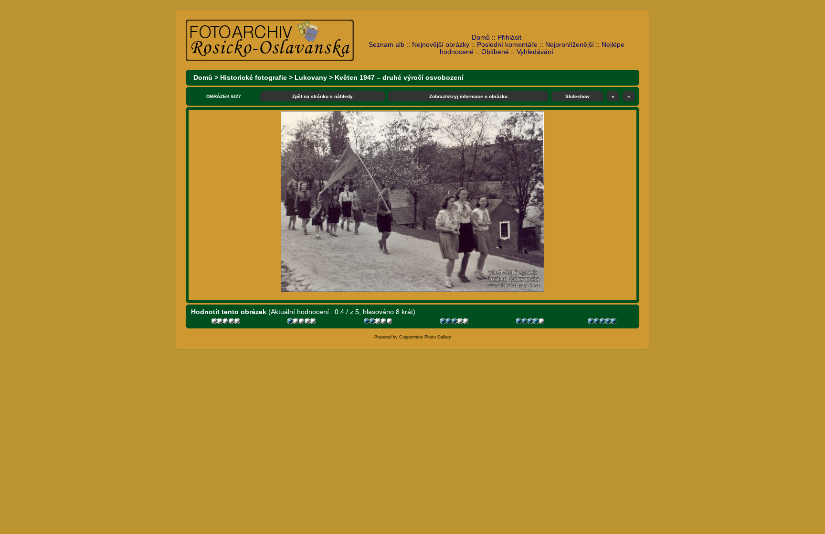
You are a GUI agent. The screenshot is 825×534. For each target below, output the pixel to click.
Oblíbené (495, 51)
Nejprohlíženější (569, 44)
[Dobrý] (455, 322)
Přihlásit (509, 37)
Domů (481, 37)
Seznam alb (386, 44)
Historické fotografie (253, 77)
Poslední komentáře (507, 44)
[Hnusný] (226, 322)
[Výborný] (531, 322)
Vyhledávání (535, 51)
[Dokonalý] (603, 322)
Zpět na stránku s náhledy (322, 96)
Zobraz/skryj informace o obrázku (468, 96)
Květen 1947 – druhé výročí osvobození (399, 77)
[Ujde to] (378, 322)
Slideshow (577, 96)
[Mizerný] (302, 322)
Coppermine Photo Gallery (425, 337)
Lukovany (311, 77)
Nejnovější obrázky (440, 44)
